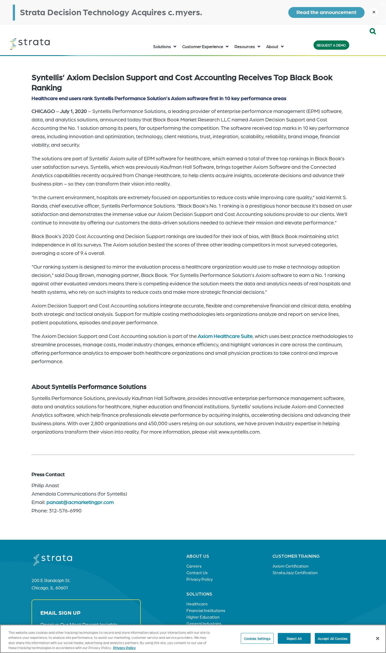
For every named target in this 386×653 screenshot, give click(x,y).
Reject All (294, 638)
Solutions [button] (162, 46)
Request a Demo (331, 45)
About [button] (272, 46)
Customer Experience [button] (202, 46)
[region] (193, 639)
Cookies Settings (257, 638)
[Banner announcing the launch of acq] (193, 12)
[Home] (43, 43)
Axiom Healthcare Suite (225, 336)
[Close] (377, 638)
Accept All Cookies (332, 638)
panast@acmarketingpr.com (80, 502)
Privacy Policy (124, 648)
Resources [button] (244, 46)
